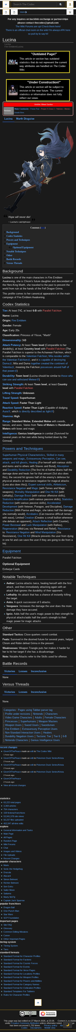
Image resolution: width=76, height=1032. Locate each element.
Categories (10, 710)
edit (32, 751)
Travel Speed (10, 398)
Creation (29, 517)
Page (6, 12)
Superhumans (28, 721)
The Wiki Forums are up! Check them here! (38, 26)
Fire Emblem (19, 320)
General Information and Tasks (18, 830)
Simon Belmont (11, 879)
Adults (38, 717)
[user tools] (70, 4)
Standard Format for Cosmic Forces (21, 963)
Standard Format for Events (17, 967)
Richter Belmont (11, 883)
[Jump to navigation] (6, 4)
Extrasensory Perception (40, 458)
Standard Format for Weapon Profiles (21, 977)
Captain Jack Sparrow (14, 900)
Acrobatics (32, 514)
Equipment (12, 551)
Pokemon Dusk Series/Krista (50, 758)
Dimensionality (12, 340)
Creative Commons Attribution (25, 1023)
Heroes (67, 109)
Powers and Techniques (23, 449)
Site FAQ (8, 925)
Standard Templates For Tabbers (19, 991)
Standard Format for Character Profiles (22, 956)
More (22, 12)
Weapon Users (13, 725)
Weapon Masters (48, 721)
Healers (47, 732)
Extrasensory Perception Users (39, 729)
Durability (8, 376)
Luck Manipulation (36, 525)
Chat (6, 848)
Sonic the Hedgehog (13, 869)
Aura (5, 411)
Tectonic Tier (43, 736)
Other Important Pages (14, 939)
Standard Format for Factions (17, 959)
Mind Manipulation (45, 532)
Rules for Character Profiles (17, 995)
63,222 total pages (12, 802)
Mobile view (49, 1028)
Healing (33, 462)
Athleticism (59, 484)
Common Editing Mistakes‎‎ (16, 932)
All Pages (8, 837)
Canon (7, 935)
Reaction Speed (12, 407)
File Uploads (9, 855)
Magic (35, 488)
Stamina (7, 416)
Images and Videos (13, 851)
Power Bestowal (12, 525)
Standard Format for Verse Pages (19, 970)
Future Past (34, 109)
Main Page (8, 834)
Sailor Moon (9, 890)
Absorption (63, 466)
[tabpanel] (38, 168)
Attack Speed (10, 403)
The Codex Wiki (43, 751)
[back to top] (38, 1002)
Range (6, 421)
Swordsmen (48, 725)
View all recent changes (15, 785)
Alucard (7, 876)
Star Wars (8, 914)
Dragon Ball (9, 907)
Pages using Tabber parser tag (35, 710)
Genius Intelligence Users (45, 740)
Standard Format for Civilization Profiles (22, 988)
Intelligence (10, 433)
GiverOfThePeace (12, 751)
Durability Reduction (18, 470)
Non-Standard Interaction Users (23, 732)
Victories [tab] (9, 671)
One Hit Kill (51, 492)
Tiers (6, 949)
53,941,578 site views (14, 816)
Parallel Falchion (52, 310)
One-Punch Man (11, 911)
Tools (70, 12)
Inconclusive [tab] (38, 671)
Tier (5, 310)
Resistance (64, 528)
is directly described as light (35, 411)
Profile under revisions (17, 714)
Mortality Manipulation (27, 492)
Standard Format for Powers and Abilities (23, 981)
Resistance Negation (14, 488)
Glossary (8, 928)
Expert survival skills (40, 484)
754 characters (11, 809)
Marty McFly (9, 897)
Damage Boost (22, 495)
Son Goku (8, 886)
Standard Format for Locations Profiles (22, 974)
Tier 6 (57, 736)
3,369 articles (10, 806)
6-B (65, 736)
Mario (6, 865)
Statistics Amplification (15, 499)
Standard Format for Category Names (21, 984)
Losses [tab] (23, 671)
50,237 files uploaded (13, 820)
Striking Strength (13, 384)
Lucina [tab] (8, 118)
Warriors (59, 109)
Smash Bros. (19, 113)
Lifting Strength (12, 393)
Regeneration (10, 528)
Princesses (11, 721)
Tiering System (11, 946)
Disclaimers (36, 1028)
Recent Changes (11, 858)
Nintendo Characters (16, 740)
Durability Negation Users (19, 736)
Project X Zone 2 (48, 109)
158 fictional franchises (14, 813)
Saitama (7, 893)
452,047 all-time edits (13, 823)
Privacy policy (50, 1025)
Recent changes (8, 747)
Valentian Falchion (36, 356)
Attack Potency (11, 345)
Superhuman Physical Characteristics (24, 455)
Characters (51, 714)
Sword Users (31, 725)
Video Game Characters (18, 717)
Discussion (14, 12)
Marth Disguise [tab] (25, 118)
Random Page (10, 841)
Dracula (7, 872)
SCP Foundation (11, 918)
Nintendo (38, 714)
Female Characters (55, 717)
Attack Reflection (42, 521)
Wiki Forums (9, 844)
